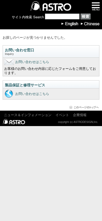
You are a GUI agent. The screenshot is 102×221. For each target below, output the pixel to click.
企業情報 (80, 114)
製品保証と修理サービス (25, 84)
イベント (62, 114)
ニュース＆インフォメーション (28, 114)
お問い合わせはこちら (32, 61)
